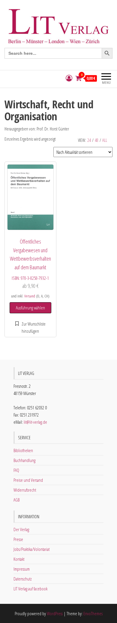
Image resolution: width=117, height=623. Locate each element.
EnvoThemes (93, 613)
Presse (18, 539)
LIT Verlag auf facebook (30, 589)
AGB (17, 500)
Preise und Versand (28, 480)
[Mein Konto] (69, 78)
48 (96, 140)
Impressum (22, 569)
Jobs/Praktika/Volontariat (32, 549)
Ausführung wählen (30, 308)
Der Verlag (21, 529)
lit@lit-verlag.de (35, 422)
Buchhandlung (24, 460)
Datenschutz (23, 579)
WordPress (55, 613)
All (104, 140)
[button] (30, 327)
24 (89, 140)
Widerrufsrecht (25, 490)
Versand (29, 296)
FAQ (16, 470)
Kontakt (19, 559)
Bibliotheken (23, 450)
